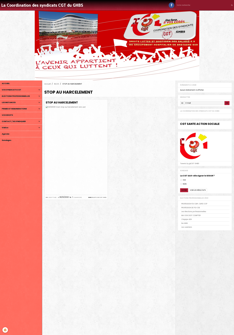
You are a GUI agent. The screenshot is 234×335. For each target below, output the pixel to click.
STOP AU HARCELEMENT (62, 102)
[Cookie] (5, 330)
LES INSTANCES (9, 102)
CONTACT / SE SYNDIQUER (14, 121)
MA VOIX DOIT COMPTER (191, 215)
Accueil (47, 84)
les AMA (184, 223)
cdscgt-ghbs (52, 197)
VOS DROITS (7, 115)
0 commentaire (77, 197)
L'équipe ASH (186, 219)
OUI (184, 180)
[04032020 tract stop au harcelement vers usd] (76, 148)
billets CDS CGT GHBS (99, 197)
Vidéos (5, 127)
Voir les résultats (198, 190)
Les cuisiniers (186, 227)
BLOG (56, 84)
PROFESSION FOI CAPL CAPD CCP (194, 204)
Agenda (5, 134)
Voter (184, 190)
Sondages (6, 140)
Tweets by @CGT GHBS (189, 163)
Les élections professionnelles (193, 211)
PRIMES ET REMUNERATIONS (14, 109)
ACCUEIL (6, 83)
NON (184, 184)
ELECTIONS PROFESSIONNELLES (16, 96)
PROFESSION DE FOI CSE (190, 208)
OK (227, 103)
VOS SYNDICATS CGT (11, 90)
